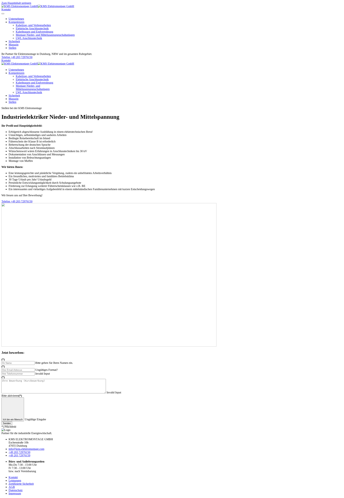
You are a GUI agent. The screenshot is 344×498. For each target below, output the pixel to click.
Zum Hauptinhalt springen (16, 2)
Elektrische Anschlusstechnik (32, 28)
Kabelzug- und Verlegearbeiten (33, 25)
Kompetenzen (16, 22)
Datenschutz (16, 490)
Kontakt (6, 9)
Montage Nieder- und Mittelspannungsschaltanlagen (45, 34)
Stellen (12, 47)
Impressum (15, 493)
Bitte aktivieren (11, 395)
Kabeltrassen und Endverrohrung (34, 31)
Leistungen (15, 480)
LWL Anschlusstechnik (29, 38)
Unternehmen (16, 18)
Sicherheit (14, 41)
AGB (12, 486)
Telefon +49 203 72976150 (16, 57)
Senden (7, 423)
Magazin (13, 44)
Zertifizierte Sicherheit (21, 483)
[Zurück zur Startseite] (37, 6)
